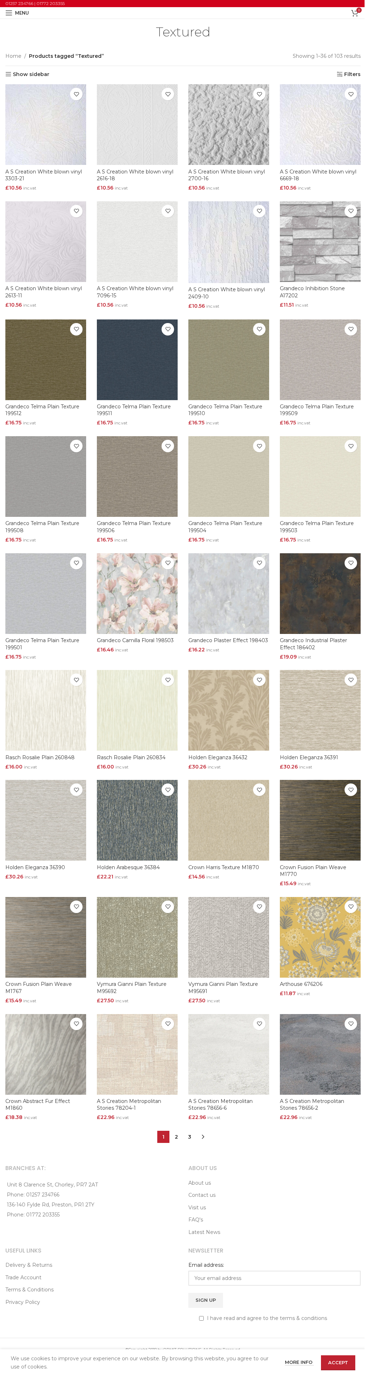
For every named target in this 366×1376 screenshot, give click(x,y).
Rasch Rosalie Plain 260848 (40, 757)
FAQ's (195, 1219)
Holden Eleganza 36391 (309, 757)
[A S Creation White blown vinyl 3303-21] (45, 124)
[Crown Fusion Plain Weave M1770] (320, 820)
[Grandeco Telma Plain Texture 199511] (137, 359)
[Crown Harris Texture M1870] (228, 820)
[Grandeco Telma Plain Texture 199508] (45, 476)
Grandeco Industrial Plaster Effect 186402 (313, 644)
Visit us (197, 1207)
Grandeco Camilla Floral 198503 (135, 640)
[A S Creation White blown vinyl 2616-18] (137, 124)
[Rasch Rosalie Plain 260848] (45, 710)
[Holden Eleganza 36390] (45, 820)
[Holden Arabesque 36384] (137, 820)
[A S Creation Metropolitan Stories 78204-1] (137, 1054)
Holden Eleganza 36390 (35, 867)
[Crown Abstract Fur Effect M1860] (45, 1054)
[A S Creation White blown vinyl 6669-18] (320, 124)
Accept (338, 1362)
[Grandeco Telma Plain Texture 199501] (45, 593)
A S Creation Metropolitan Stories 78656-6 (220, 1105)
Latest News (204, 1232)
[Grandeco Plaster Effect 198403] (228, 593)
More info (299, 1362)
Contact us (202, 1195)
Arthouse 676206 (301, 984)
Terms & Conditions (29, 1289)
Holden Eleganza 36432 (217, 757)
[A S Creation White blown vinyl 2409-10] (228, 242)
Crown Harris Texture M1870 (223, 867)
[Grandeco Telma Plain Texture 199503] (320, 476)
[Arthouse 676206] (320, 937)
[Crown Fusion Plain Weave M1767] (45, 937)
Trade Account (23, 1277)
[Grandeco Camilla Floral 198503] (137, 593)
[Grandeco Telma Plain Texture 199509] (320, 359)
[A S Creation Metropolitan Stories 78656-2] (320, 1054)
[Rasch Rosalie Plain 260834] (137, 710)
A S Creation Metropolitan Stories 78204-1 (129, 1105)
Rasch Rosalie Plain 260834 (131, 757)
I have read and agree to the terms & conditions (266, 1318)
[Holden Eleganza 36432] (228, 710)
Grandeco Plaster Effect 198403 (228, 640)
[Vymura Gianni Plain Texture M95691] (228, 937)
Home (13, 56)
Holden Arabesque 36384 (128, 867)
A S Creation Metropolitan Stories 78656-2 (312, 1105)
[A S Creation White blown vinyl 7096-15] (137, 241)
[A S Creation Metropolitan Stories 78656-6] (228, 1054)
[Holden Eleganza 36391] (320, 710)
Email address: (206, 1265)
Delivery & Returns (28, 1265)
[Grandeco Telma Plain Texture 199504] (228, 476)
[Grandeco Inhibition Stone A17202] (320, 241)
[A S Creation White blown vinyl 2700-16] (228, 124)
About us (199, 1183)
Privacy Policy (22, 1302)
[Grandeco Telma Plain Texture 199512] (45, 359)
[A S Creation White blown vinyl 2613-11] (45, 241)
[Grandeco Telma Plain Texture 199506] (137, 476)
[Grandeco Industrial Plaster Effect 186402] (320, 593)
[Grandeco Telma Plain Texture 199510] (228, 359)
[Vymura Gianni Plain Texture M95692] (137, 937)
